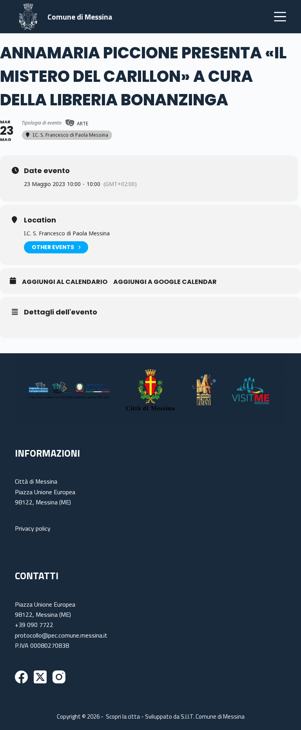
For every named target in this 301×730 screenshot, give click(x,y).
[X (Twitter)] (40, 676)
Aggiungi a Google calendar (165, 282)
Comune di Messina (79, 17)
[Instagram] (59, 676)
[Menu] (280, 17)
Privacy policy (33, 528)
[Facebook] (21, 676)
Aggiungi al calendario (64, 282)
